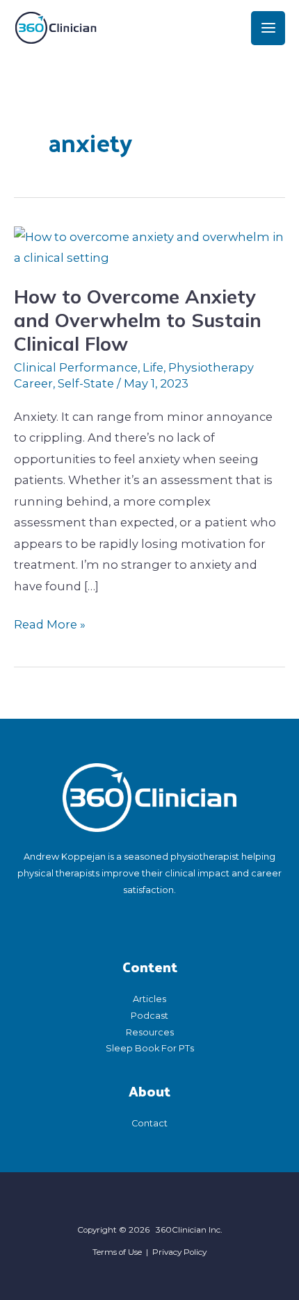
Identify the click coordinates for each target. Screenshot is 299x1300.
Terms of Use (117, 1252)
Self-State (86, 383)
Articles (149, 999)
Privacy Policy (179, 1252)
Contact (149, 1123)
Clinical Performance (76, 367)
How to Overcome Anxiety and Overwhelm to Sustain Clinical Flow (137, 320)
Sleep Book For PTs (150, 1048)
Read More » (50, 622)
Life (153, 367)
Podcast (149, 1015)
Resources (150, 1032)
